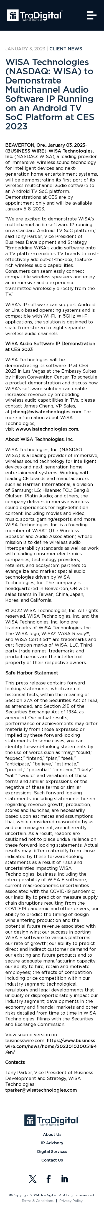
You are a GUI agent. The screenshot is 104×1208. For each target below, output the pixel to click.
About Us (52, 1135)
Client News (65, 49)
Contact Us (52, 1160)
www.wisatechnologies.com (47, 429)
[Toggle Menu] (91, 15)
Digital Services (52, 1152)
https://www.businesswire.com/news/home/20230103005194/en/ (51, 1046)
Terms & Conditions (38, 1200)
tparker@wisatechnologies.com (41, 1090)
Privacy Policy (71, 1200)
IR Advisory (52, 1143)
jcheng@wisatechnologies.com (46, 412)
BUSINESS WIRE (25, 151)
